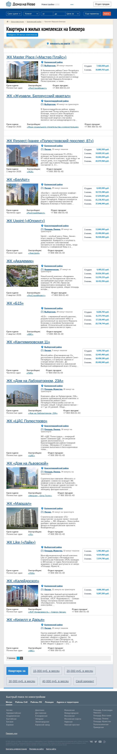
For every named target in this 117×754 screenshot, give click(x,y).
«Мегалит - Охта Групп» (40, 495)
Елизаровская (41, 716)
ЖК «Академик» (20, 261)
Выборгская (50, 66)
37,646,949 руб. (102, 204)
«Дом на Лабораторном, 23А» (43, 413)
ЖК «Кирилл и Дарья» (26, 620)
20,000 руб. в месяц (80, 670)
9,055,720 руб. (103, 351)
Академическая (51, 269)
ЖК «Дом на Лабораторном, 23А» (35, 381)
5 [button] (35, 204)
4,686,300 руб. (103, 590)
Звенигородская (42, 722)
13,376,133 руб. (102, 277)
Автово (9, 710)
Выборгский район (53, 347)
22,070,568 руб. (102, 161)
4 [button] (28, 204)
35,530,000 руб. (102, 237)
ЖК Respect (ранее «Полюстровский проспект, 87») (50, 141)
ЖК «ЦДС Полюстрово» (27, 421)
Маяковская (69, 710)
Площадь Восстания (102, 716)
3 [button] (22, 204)
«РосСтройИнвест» (37, 88)
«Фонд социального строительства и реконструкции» (53, 127)
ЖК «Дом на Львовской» (27, 463)
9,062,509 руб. (103, 150)
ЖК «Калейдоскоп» (23, 581)
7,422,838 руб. (103, 66)
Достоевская (40, 713)
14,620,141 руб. (102, 153)
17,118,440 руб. (102, 320)
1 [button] (10, 204)
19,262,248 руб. (102, 157)
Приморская (98, 727)
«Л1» (30, 534)
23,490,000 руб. (102, 233)
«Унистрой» (34, 253)
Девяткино (39, 710)
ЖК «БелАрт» (18, 180)
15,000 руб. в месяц (46, 670)
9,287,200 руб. (103, 594)
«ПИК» (30, 373)
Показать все (11, 733)
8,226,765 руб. (103, 312)
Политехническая (100, 724)
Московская (69, 716)
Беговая (9, 722)
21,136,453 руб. (102, 200)
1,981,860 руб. (103, 551)
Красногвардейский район (56, 101)
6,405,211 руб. (103, 270)
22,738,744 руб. (102, 324)
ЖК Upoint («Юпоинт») (26, 221)
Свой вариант (85, 681)
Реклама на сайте (36, 749)
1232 (50, 4)
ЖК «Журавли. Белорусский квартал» (39, 96)
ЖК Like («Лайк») (21, 542)
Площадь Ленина (52, 229)
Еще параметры (92, 14)
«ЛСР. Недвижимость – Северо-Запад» (47, 612)
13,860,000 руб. (102, 229)
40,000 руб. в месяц (55, 681)
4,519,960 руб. (103, 555)
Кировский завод (42, 725)
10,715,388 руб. (102, 192)
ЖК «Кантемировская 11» (28, 342)
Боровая (10, 725)
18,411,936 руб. (102, 281)
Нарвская (68, 722)
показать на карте (60, 43)
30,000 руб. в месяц (22, 681)
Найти (106, 13)
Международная (71, 713)
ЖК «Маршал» (19, 503)
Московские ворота (72, 719)
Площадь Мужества (53, 389)
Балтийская (11, 719)
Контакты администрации (16, 749)
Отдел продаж (102, 4)
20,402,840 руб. (102, 362)
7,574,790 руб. (103, 559)
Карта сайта (51, 749)
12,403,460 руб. (102, 355)
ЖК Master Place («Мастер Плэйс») (36, 57)
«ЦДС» (31, 455)
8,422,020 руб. (103, 188)
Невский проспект (72, 725)
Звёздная (39, 719)
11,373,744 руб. (102, 316)
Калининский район (53, 62)
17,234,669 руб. (102, 196)
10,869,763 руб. (102, 70)
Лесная (47, 149)
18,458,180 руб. (102, 359)
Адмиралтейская (13, 713)
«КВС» (30, 334)
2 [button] (16, 204)
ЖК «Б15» (15, 303)
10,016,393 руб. (102, 274)
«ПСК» (30, 172)
